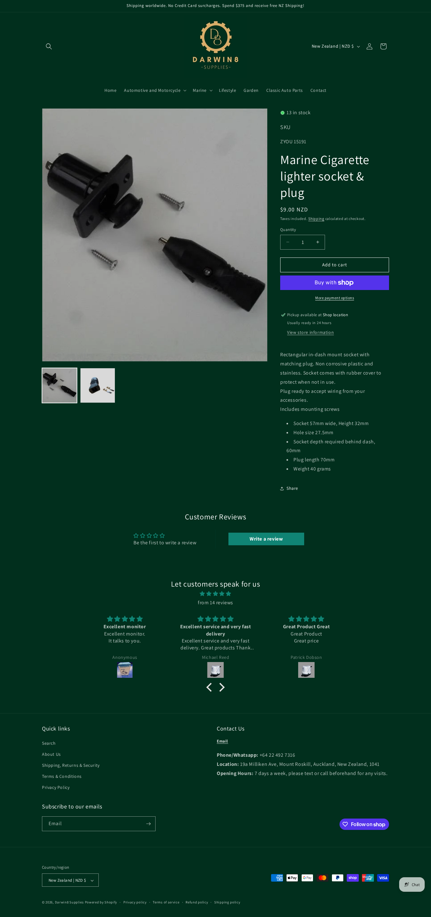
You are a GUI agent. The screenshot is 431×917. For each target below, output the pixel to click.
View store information (310, 332)
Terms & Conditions (62, 776)
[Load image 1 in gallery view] (59, 385)
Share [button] (292, 488)
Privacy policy (135, 902)
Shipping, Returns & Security (71, 765)
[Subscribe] (148, 823)
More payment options (334, 297)
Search (49, 743)
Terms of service (166, 902)
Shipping (316, 218)
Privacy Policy (55, 787)
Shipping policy (227, 902)
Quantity (288, 229)
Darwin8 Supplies (69, 902)
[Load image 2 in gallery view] (97, 385)
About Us (51, 754)
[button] (49, 46)
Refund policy (197, 902)
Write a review (266, 538)
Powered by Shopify (101, 902)
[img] (215, 593)
